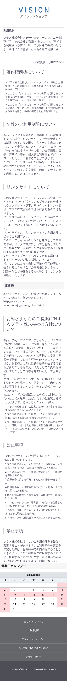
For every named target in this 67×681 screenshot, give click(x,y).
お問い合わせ (33, 656)
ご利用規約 (33, 630)
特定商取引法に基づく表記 (33, 648)
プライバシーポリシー (33, 639)
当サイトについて (33, 621)
